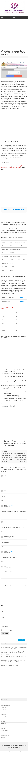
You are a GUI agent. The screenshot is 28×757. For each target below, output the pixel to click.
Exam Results (8, 440)
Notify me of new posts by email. (8, 630)
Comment (3, 589)
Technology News (4, 732)
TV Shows (3, 737)
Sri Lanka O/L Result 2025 (9, 445)
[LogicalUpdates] (14, 12)
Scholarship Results (5, 725)
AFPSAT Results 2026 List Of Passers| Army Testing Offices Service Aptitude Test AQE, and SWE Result (7, 457)
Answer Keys (3, 707)
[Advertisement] (14, 35)
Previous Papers (4, 719)
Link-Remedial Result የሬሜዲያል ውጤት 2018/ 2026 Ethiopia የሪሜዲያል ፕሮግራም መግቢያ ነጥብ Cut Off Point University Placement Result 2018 (13, 653)
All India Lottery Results (5, 705)
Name (2, 605)
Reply (2, 485)
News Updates (4, 716)
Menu (14, 17)
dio (5, 490)
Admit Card (3, 702)
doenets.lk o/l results (18, 440)
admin (4, 56)
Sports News (3, 728)
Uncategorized (4, 739)
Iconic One (7, 751)
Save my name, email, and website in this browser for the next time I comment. (13, 625)
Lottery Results (4, 714)
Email (2, 611)
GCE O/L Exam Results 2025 (14, 209)
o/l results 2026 (7, 443)
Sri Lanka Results (4, 730)
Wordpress (20, 751)
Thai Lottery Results (5, 735)
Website (3, 617)
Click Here (22, 297)
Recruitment (3, 723)
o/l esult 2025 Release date (14, 441)
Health (2, 712)
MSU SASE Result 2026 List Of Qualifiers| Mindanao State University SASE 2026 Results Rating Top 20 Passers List (20, 457)
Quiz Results (3, 721)
